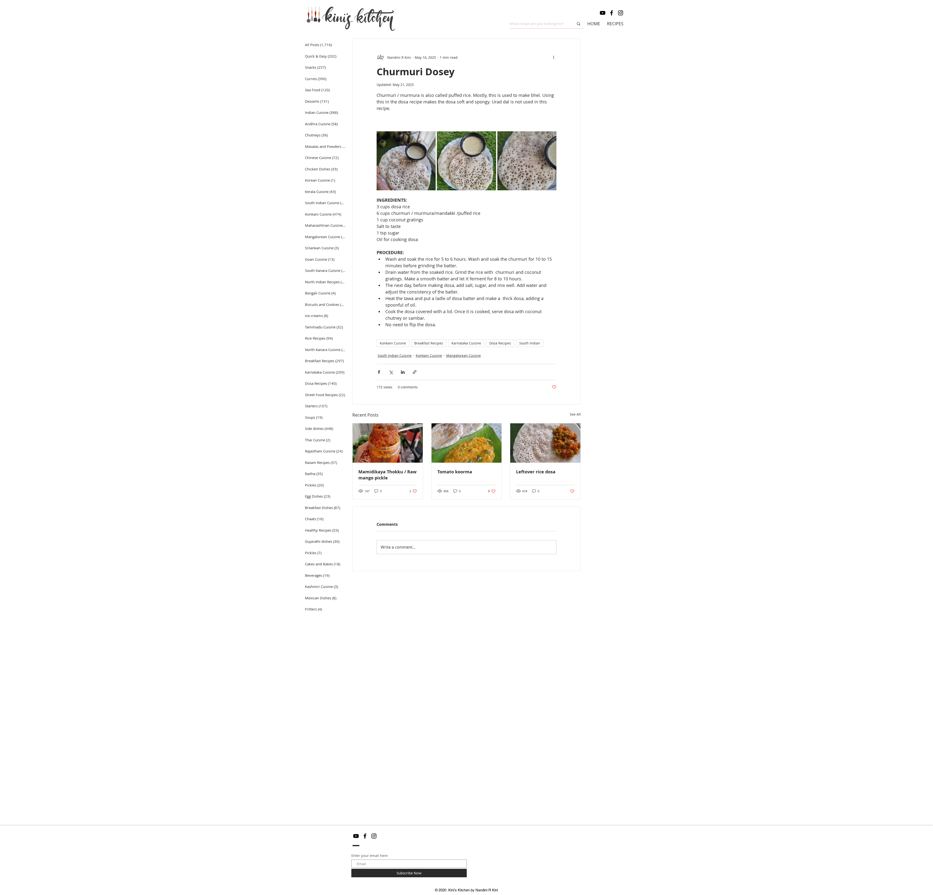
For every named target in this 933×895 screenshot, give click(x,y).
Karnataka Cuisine (466, 343)
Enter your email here (369, 855)
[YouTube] (602, 12)
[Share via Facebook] (379, 372)
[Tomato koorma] (467, 443)
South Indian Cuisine (395, 355)
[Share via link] (414, 372)
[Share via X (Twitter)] (391, 372)
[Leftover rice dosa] (545, 443)
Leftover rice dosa (535, 472)
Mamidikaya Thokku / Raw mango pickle (387, 475)
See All (575, 414)
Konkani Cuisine (393, 343)
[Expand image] (406, 160)
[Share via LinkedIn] (402, 372)
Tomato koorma (454, 472)
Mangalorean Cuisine (463, 355)
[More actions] (553, 57)
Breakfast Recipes (428, 343)
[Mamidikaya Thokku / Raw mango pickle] (388, 443)
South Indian (529, 343)
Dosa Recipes (500, 343)
